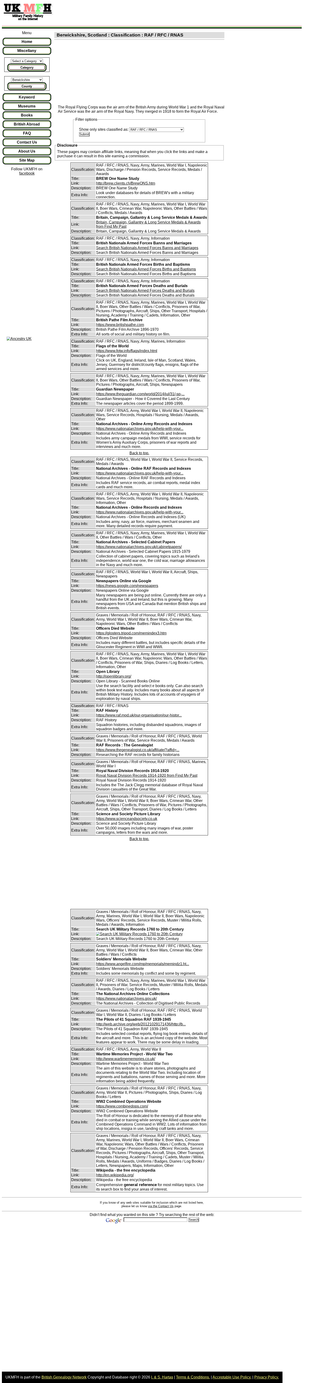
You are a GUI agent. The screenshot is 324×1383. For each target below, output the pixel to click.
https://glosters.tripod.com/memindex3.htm (131, 633)
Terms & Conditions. (193, 1377)
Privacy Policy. (266, 1377)
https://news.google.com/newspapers (127, 586)
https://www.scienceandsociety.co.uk (126, 819)
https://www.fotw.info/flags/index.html (126, 351)
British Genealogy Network (64, 1377)
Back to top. (139, 453)
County (27, 86)
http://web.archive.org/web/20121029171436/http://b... (141, 1024)
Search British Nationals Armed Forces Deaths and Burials (145, 291)
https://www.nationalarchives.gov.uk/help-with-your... (139, 429)
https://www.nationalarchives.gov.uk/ (126, 999)
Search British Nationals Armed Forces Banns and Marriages (147, 248)
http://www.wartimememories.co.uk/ (125, 1059)
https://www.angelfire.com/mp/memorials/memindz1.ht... (142, 964)
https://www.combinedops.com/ (122, 1106)
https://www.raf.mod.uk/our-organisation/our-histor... (139, 715)
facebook (27, 173)
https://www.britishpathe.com (120, 325)
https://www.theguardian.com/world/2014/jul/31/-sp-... (140, 394)
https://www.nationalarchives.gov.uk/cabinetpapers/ (139, 547)
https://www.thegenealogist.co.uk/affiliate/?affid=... (137, 750)
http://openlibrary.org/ (113, 676)
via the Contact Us (161, 1206)
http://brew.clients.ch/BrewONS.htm (125, 183)
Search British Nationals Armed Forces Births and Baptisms (146, 269)
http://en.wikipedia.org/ (115, 1175)
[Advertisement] (143, 12)
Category (26, 67)
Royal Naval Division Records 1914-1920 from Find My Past (146, 775)
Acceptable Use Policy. (232, 1377)
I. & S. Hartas (162, 1377)
